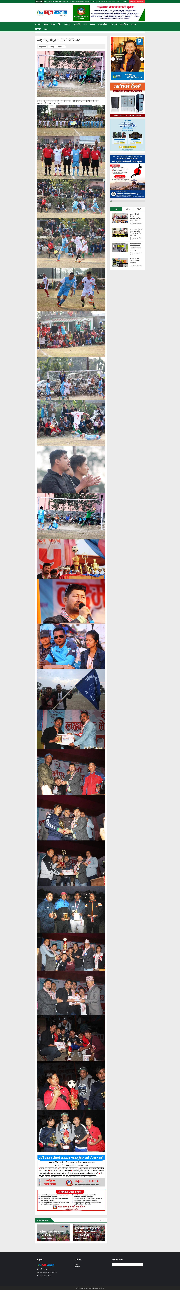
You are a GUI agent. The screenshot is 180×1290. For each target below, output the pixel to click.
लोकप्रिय (127, 209)
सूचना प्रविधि (102, 24)
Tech (46, 29)
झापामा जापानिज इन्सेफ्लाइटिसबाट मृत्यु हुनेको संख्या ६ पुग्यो (89, 1)
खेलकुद (92, 24)
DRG (102, 1288)
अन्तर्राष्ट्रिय (124, 24)
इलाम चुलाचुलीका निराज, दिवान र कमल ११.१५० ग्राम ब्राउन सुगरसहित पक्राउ (124, 1)
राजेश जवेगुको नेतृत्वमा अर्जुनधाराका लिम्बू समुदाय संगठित (135, 217)
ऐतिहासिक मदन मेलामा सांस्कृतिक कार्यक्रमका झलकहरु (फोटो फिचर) (51, 1231)
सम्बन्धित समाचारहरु (42, 1220)
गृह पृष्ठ (38, 24)
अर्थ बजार (67, 24)
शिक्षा (60, 24)
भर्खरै (116, 209)
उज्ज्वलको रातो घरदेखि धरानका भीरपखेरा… (62, 1)
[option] (53, 1232)
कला (85, 24)
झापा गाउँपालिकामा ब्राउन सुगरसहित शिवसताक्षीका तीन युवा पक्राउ (136, 232)
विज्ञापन (38, 29)
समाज (46, 24)
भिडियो (139, 209)
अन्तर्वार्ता (113, 24)
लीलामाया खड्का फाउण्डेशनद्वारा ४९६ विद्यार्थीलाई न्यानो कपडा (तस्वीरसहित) (87, 1230)
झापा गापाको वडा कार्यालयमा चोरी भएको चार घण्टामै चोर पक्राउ (135, 247)
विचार (53, 24)
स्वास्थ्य (133, 24)
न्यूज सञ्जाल (43, 47)
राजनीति (77, 24)
